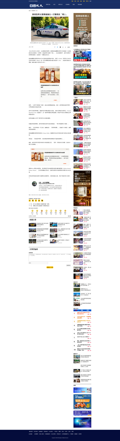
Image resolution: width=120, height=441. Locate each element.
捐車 (78, 1)
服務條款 (41, 431)
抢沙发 (69, 216)
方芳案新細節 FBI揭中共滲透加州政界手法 (86, 115)
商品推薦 (80, 4)
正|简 (68, 47)
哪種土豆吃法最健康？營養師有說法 (41, 205)
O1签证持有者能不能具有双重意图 (87, 240)
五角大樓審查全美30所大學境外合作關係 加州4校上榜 (87, 130)
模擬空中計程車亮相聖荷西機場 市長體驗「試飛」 (87, 108)
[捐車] (82, 408)
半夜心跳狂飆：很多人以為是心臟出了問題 (87, 212)
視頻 (74, 4)
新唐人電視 (41, 433)
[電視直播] (82, 427)
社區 (54, 4)
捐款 (81, 1)
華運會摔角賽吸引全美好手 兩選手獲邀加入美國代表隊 (87, 166)
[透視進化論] (82, 205)
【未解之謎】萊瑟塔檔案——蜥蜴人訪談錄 (87, 219)
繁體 (90, 1)
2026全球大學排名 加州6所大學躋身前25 (87, 233)
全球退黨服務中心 (65, 433)
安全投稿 (51, 431)
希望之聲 (58, 433)
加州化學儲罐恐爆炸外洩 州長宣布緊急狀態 (87, 276)
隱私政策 (46, 431)
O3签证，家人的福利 (87, 268)
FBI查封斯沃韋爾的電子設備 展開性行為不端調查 (87, 123)
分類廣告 (68, 4)
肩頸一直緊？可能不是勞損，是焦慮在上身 (87, 226)
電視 (72, 1)
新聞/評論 (48, 4)
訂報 (75, 1)
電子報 (87, 1)
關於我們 (31, 431)
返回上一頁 (50, 267)
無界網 (80, 433)
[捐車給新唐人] (82, 44)
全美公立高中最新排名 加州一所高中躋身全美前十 (87, 101)
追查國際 (36, 433)
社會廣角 (33, 10)
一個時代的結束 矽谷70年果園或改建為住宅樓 (87, 144)
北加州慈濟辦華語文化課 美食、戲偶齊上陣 (87, 137)
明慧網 (71, 433)
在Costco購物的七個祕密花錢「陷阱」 (41, 204)
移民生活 (60, 4)
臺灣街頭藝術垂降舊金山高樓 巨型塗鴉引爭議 (87, 151)
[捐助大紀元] (82, 415)
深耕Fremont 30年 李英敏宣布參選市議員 (87, 247)
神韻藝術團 (47, 433)
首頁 (29, 10)
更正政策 (36, 431)
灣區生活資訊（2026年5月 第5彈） (87, 262)
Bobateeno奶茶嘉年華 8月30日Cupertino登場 (87, 158)
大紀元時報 (53, 433)
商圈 (84, 1)
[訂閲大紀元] (82, 392)
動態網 (76, 433)
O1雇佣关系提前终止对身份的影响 (87, 254)
